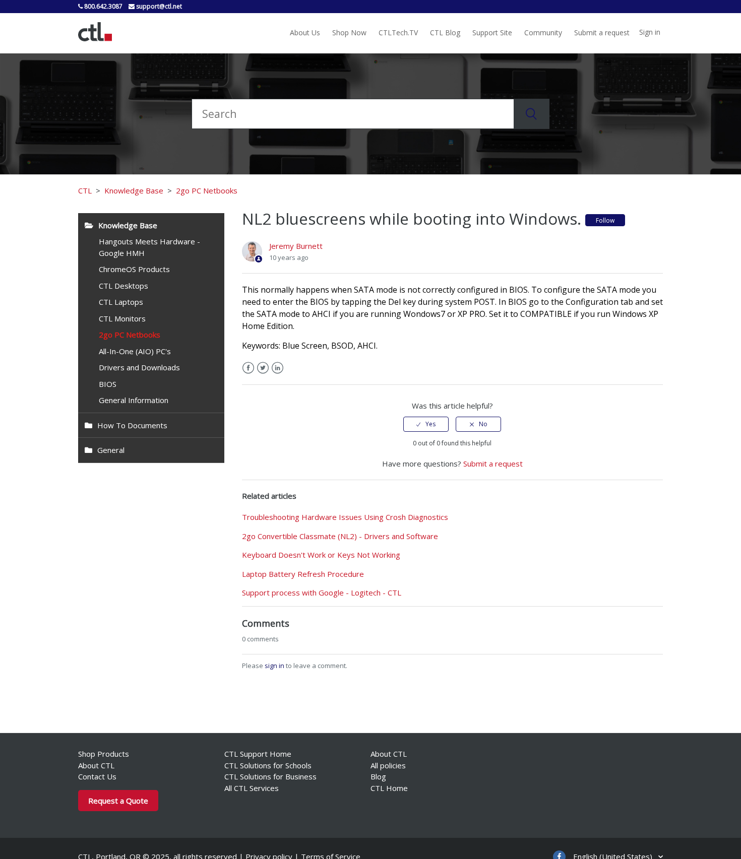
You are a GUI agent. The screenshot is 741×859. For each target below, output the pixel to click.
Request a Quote (118, 801)
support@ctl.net (158, 6)
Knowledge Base (133, 190)
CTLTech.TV (398, 32)
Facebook (248, 368)
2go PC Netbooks (206, 190)
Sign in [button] (649, 32)
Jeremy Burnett (296, 246)
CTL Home (389, 788)
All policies (388, 765)
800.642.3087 (102, 6)
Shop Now (349, 32)
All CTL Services (251, 788)
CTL (85, 190)
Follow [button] (605, 220)
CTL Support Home (257, 754)
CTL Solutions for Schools (268, 765)
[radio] (426, 424)
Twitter (263, 368)
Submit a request (602, 32)
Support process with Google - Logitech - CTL (321, 592)
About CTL (96, 765)
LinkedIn (277, 368)
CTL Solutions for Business (270, 776)
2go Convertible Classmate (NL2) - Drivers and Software (340, 536)
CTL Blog (445, 32)
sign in (274, 665)
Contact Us (97, 776)
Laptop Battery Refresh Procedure (303, 574)
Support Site (492, 32)
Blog (378, 776)
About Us (305, 32)
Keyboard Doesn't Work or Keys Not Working (321, 555)
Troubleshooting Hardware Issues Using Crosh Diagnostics (345, 517)
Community (543, 32)
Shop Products (103, 754)
